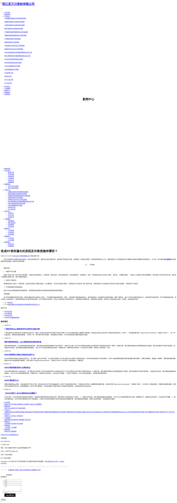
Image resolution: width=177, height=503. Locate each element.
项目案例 (11, 221)
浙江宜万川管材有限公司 (21, 256)
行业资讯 (11, 232)
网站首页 (7, 168)
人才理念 (11, 238)
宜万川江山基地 (13, 186)
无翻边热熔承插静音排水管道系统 (19, 195)
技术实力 (7, 86)
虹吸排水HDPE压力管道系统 (17, 199)
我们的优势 (11, 223)
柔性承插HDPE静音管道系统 (17, 194)
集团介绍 (11, 172)
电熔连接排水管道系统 (15, 197)
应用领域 (11, 224)
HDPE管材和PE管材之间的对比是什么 (19, 355)
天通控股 (11, 470)
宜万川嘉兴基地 (13, 188)
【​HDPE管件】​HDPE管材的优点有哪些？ (20, 393)
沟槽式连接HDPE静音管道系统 (18, 192)
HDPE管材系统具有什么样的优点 (17, 367)
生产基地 (11, 174)
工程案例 (7, 88)
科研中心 (11, 213)
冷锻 (20, 470)
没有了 (11, 302)
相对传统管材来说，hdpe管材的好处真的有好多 (22, 342)
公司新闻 (11, 230)
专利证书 (11, 217)
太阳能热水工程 (35, 470)
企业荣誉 (11, 178)
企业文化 (11, 180)
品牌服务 (11, 182)
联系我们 (7, 94)
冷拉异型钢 (26, 470)
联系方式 (11, 244)
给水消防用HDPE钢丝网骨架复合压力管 (21, 201)
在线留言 (11, 246)
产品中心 (7, 16)
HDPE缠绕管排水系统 (15, 205)
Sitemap (62, 461)
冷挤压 (16, 470)
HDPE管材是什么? (11, 380)
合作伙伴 (11, 226)
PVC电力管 (11, 209)
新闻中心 (7, 90)
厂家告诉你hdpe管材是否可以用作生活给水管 (22, 329)
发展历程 (11, 176)
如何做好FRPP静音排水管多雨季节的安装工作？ (24, 304)
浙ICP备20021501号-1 (52, 461)
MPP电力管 (11, 207)
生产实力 (11, 215)
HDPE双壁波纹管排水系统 (16, 203)
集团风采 (7, 14)
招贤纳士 (7, 92)
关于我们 (7, 12)
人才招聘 (11, 240)
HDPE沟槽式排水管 (41, 466)
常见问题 (11, 234)
